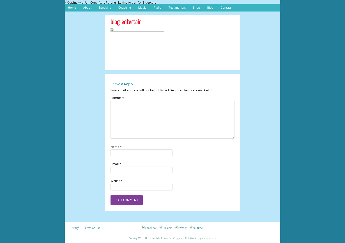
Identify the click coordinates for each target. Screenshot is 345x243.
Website (116, 181)
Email (116, 164)
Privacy (74, 228)
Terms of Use (91, 228)
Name (116, 147)
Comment (119, 98)
